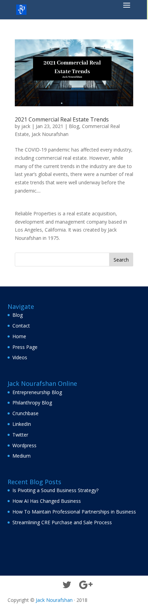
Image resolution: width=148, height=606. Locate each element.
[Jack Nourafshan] (21, 9)
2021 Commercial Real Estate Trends (62, 119)
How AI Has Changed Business (46, 501)
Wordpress (24, 445)
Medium (21, 455)
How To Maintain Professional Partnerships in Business (74, 511)
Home (19, 336)
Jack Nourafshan (50, 134)
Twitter (20, 434)
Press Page (25, 347)
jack (25, 126)
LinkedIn (21, 424)
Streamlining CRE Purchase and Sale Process (62, 522)
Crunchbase (25, 413)
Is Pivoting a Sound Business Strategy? (55, 490)
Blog (74, 126)
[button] (126, 9)
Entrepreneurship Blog (37, 392)
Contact (21, 325)
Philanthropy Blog (32, 402)
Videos (19, 357)
